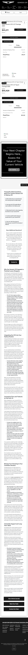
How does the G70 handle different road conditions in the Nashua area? (13, 205)
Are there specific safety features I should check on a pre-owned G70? (13, 216)
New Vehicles (5, 625)
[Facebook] (25, 640)
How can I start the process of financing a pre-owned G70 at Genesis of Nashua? (13, 223)
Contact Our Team (14, 609)
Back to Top (24, 184)
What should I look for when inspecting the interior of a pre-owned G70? (14, 211)
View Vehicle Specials (14, 598)
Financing (18, 622)
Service (12, 622)
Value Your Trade (14, 604)
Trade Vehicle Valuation (14, 37)
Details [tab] (10, 45)
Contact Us (14, 262)
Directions (25, 627)
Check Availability (20, 29)
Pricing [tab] (17, 45)
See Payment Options (8, 41)
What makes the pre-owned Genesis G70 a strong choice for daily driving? (13, 199)
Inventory (6, 622)
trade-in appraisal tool (15, 477)
